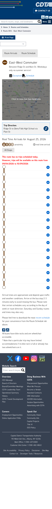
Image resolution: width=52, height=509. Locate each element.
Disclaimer (36, 450)
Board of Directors (9, 383)
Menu (45, 21)
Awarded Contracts (34, 393)
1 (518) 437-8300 (31, 442)
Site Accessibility (9, 450)
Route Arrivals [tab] (10, 53)
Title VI (29, 424)
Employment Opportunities (12, 415)
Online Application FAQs (11, 418)
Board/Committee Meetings (12, 386)
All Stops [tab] (8, 150)
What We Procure (34, 386)
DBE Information (33, 396)
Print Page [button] (9, 37)
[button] (10, 358)
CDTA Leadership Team (11, 389)
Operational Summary (10, 393)
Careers (5, 411)
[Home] (44, 4)
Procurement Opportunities (37, 383)
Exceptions (17, 75)
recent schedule (43, 317)
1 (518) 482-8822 (35, 445)
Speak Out (32, 411)
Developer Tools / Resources (31, 453)
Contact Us (43, 10)
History (5, 396)
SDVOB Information (34, 399)
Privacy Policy (24, 450)
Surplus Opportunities (35, 402)
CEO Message (7, 380)
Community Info (33, 418)
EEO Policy (31, 427)
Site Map (45, 450)
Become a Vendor (34, 389)
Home (5, 27)
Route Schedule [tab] (28, 53)
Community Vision (34, 415)
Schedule (30, 75)
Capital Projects (33, 421)
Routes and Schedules (20, 27)
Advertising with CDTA (35, 405)
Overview (6, 376)
